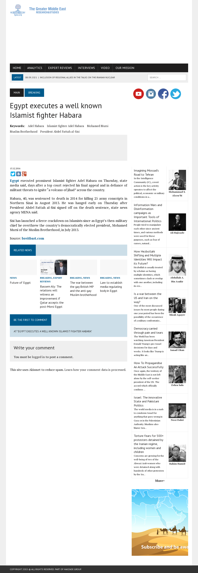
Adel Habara (36, 126)
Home (17, 68)
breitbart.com (33, 238)
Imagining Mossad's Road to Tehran (146, 172)
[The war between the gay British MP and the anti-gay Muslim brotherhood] (83, 272)
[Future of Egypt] (23, 272)
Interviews (86, 68)
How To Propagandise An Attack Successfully (148, 365)
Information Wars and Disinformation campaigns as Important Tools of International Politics (148, 213)
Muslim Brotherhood (23, 131)
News (13, 277)
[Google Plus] (24, 174)
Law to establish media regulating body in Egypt (111, 287)
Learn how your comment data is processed (94, 370)
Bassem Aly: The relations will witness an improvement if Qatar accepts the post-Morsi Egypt (52, 296)
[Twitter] (13, 174)
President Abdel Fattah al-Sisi (59, 131)
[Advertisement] (134, 31)
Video (105, 68)
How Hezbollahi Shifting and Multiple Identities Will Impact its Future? (148, 257)
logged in (38, 357)
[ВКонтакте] (18, 174)
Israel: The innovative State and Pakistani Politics (148, 401)
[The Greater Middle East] (38, 10)
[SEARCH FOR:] (167, 77)
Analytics (34, 68)
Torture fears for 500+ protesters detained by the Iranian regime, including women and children (149, 444)
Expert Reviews (60, 68)
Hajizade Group (72, 569)
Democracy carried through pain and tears (148, 330)
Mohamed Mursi (97, 126)
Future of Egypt (20, 282)
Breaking (46, 277)
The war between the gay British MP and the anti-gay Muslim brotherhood (83, 288)
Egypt (14, 180)
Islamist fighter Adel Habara (65, 126)
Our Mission (125, 68)
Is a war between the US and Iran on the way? (147, 298)
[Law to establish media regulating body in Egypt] (113, 272)
